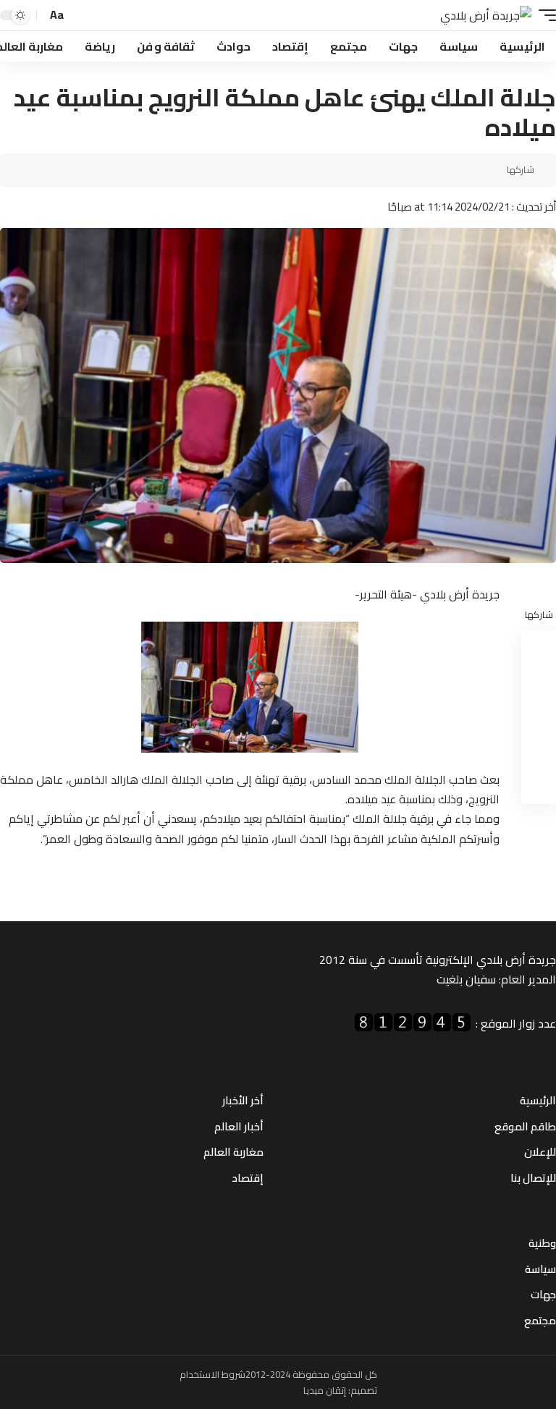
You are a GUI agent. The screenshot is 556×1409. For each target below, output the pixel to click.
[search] (79, 15)
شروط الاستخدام (212, 1374)
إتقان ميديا (324, 1390)
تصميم (363, 1390)
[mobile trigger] (543, 15)
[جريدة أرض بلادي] (485, 15)
